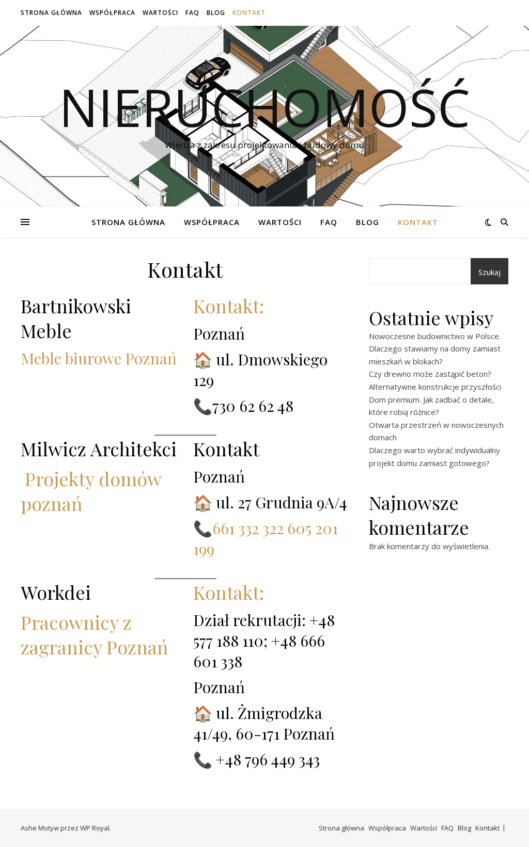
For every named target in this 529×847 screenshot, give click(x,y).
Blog (216, 12)
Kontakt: (228, 305)
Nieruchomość (264, 107)
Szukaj (489, 272)
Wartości (160, 12)
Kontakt (249, 12)
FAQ (192, 12)
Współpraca (112, 12)
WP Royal (95, 828)
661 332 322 (248, 528)
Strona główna (51, 12)
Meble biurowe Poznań (99, 358)
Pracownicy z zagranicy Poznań (94, 634)
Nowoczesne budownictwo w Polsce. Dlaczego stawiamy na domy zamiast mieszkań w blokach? (435, 348)
